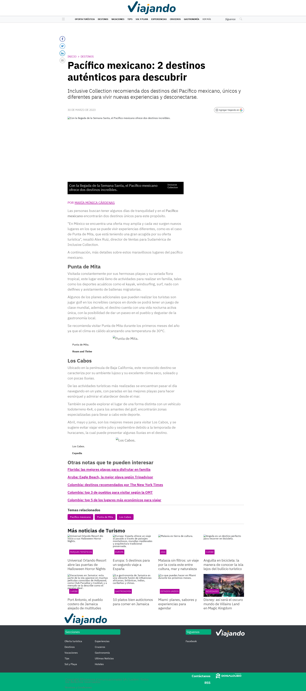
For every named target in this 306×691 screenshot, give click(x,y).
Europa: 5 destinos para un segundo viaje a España (131, 564)
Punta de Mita (105, 517)
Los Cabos (125, 517)
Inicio (72, 56)
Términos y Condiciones (78, 687)
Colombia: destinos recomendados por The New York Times (115, 484)
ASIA (163, 552)
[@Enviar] (62, 60)
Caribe (74, 591)
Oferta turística (85, 19)
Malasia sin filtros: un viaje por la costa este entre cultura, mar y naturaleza (178, 564)
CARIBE (210, 552)
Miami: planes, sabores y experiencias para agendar (177, 603)
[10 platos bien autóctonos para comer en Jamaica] (133, 585)
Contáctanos (201, 676)
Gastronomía (191, 19)
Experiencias (159, 19)
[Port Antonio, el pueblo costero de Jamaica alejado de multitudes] (88, 585)
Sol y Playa (142, 19)
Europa (119, 552)
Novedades (212, 591)
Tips (129, 19)
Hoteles (99, 664)
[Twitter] (62, 46)
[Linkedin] (62, 53)
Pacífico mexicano (80, 517)
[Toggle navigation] (62, 19)
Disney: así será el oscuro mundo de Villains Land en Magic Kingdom (223, 603)
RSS (207, 682)
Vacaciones (117, 19)
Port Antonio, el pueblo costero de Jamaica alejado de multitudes (85, 603)
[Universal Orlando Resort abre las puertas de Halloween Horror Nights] (88, 546)
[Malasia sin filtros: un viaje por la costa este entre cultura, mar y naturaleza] (178, 546)
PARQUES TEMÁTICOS (81, 552)
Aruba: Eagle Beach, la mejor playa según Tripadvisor (110, 477)
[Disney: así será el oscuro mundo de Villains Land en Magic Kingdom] (224, 585)
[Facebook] (62, 39)
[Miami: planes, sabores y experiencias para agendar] (178, 585)
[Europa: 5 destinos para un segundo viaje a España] (133, 546)
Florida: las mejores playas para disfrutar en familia (109, 469)
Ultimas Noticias (104, 658)
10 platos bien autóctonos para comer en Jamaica (133, 601)
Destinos (103, 19)
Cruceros (175, 19)
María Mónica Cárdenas (95, 202)
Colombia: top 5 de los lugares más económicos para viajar (114, 500)
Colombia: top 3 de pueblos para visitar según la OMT (110, 492)
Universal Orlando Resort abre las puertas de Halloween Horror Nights (87, 564)
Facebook (191, 641)
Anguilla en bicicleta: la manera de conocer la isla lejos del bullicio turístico (223, 564)
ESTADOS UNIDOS (170, 591)
